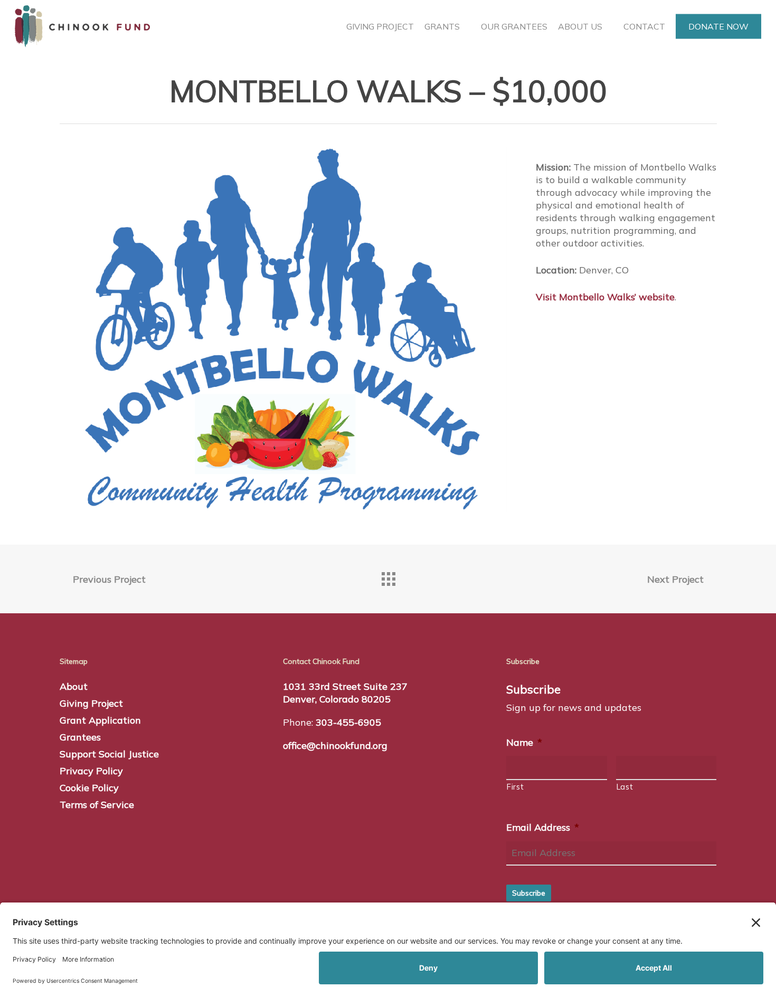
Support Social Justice (109, 754)
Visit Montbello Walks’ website (605, 297)
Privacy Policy (91, 771)
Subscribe (528, 893)
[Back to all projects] (388, 576)
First (515, 787)
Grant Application (100, 720)
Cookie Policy (89, 788)
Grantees (80, 737)
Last (625, 787)
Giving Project (91, 703)
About (74, 686)
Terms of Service (97, 805)
